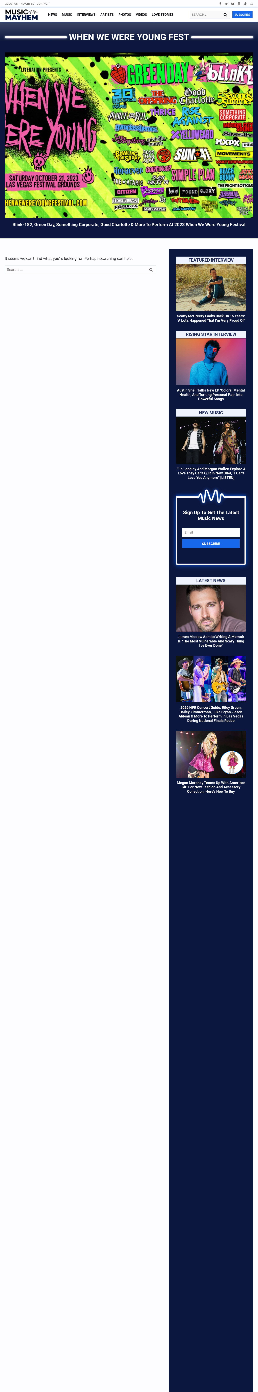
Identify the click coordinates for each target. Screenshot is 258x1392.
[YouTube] (232, 3)
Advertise (27, 3)
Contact (43, 3)
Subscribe (211, 544)
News (52, 15)
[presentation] (211, 287)
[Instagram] (239, 3)
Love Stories (163, 15)
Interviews (86, 15)
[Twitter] (226, 3)
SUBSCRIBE (242, 14)
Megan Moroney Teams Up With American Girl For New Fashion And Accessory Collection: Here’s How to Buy (211, 787)
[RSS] (251, 3)
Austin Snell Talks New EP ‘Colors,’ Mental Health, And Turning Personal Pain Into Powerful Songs (211, 394)
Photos (125, 15)
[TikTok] (245, 3)
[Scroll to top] (248, 1384)
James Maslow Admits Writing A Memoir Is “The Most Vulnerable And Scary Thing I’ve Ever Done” (211, 641)
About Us (11, 3)
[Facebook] (220, 3)
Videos (141, 15)
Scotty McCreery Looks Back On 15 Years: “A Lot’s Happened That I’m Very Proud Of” (211, 318)
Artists (107, 15)
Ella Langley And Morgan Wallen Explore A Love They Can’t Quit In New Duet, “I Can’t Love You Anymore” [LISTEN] (211, 473)
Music (67, 15)
